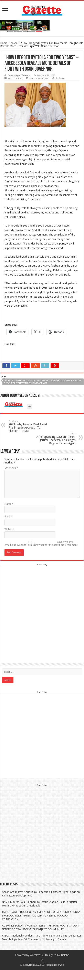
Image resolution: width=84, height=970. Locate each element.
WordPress (36, 955)
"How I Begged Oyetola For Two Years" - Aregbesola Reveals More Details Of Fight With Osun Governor (42, 382)
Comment (11, 467)
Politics (18, 78)
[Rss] (42, 960)
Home (3, 43)
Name (8, 503)
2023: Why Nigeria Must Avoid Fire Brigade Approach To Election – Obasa (28, 426)
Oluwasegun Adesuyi (19, 75)
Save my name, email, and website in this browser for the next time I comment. (41, 543)
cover (14, 43)
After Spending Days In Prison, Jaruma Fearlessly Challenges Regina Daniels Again (55, 438)
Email (8, 516)
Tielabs (65, 955)
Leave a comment (39, 78)
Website (9, 529)
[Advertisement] (42, 608)
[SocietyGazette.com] (42, 10)
